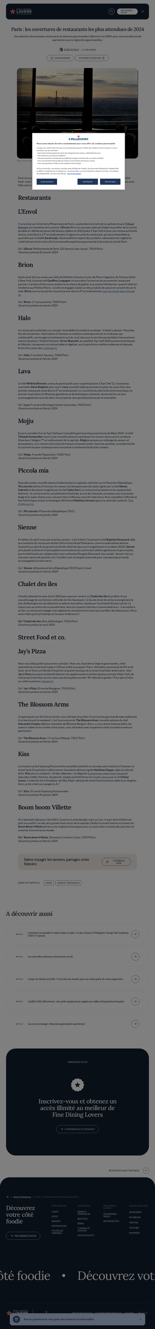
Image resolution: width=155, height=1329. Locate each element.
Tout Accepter (110, 182)
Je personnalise (47, 182)
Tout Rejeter (88, 182)
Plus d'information (74, 174)
